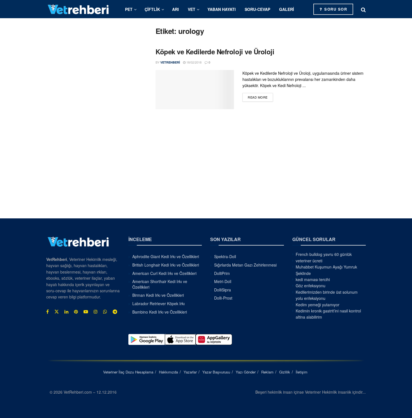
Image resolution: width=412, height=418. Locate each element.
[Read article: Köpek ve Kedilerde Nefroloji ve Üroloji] (195, 89)
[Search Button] (363, 9)
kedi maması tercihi (313, 279)
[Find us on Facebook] (47, 312)
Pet (129, 9)
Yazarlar (190, 372)
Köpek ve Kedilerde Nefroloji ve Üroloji (215, 51)
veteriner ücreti (309, 260)
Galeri (286, 9)
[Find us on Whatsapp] (105, 312)
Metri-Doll (222, 281)
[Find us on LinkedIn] (66, 312)
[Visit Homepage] (78, 9)
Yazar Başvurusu (216, 372)
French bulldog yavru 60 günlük (324, 254)
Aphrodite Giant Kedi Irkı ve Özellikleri (165, 256)
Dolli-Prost (223, 298)
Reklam (267, 372)
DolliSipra (222, 290)
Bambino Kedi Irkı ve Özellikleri (159, 312)
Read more (260, 97)
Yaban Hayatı (221, 9)
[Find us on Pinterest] (76, 312)
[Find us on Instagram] (96, 312)
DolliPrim (222, 273)
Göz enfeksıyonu (310, 285)
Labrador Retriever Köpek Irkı (158, 303)
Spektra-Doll (225, 256)
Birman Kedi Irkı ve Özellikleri (158, 295)
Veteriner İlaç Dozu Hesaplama (128, 372)
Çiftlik (152, 9)
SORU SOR (335, 9)
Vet (191, 9)
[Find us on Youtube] (86, 312)
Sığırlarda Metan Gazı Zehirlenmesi (245, 265)
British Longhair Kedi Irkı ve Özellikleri (165, 265)
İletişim (301, 372)
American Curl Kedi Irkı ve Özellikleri (164, 273)
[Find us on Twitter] (56, 312)
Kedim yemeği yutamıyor (317, 304)
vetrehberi (170, 62)
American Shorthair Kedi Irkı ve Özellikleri (159, 284)
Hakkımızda (168, 372)
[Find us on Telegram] (115, 312)
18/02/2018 (194, 62)
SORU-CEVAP (257, 9)
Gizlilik (284, 372)
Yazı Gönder (246, 372)
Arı (175, 9)
